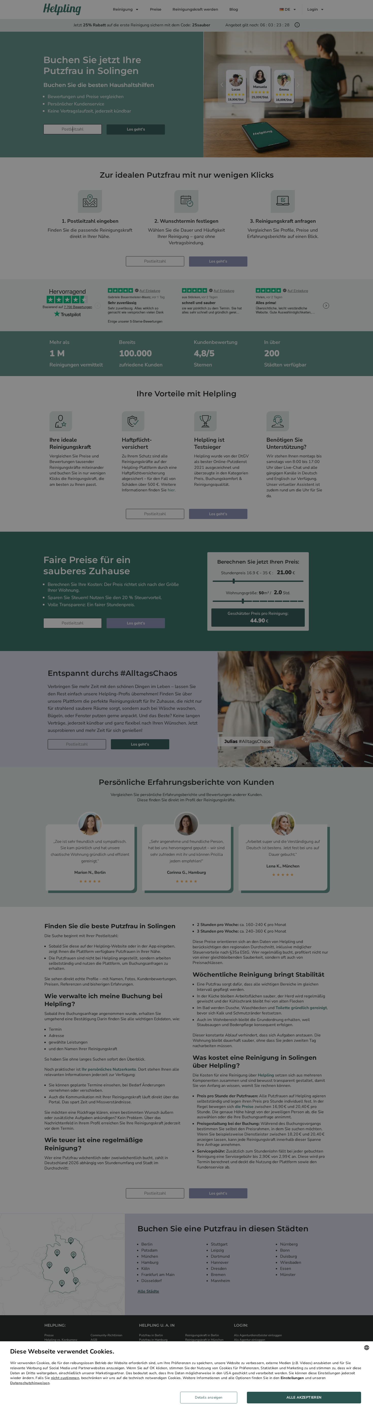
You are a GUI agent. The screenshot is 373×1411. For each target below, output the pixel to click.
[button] (210, 1397)
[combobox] (366, 1347)
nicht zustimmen (65, 1378)
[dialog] (186, 1376)
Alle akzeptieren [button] (303, 1397)
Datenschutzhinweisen (29, 1383)
